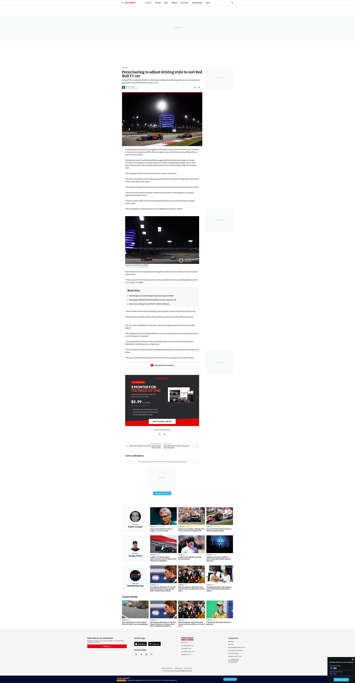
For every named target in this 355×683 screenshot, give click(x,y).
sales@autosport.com (234, 656)
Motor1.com (184, 642)
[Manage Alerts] (164, 434)
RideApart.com (185, 654)
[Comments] (199, 87)
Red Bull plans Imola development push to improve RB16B (151, 296)
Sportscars (185, 3)
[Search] (232, 3)
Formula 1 (148, 3)
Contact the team (233, 653)
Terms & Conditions (167, 668)
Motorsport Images (144, 266)
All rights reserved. (186, 671)
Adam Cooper (130, 86)
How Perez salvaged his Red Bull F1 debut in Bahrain (149, 304)
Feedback (231, 641)
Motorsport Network (173, 671)
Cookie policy (178, 668)
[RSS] (151, 654)
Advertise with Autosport (235, 650)
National (174, 3)
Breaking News (197, 3)
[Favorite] (195, 87)
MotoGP (158, 3)
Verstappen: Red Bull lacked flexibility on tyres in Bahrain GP (152, 300)
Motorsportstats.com (187, 651)
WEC (166, 3)
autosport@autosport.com (236, 647)
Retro (208, 3)
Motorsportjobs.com (187, 645)
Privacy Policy (188, 668)
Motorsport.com (186, 648)
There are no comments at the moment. (162, 462)
